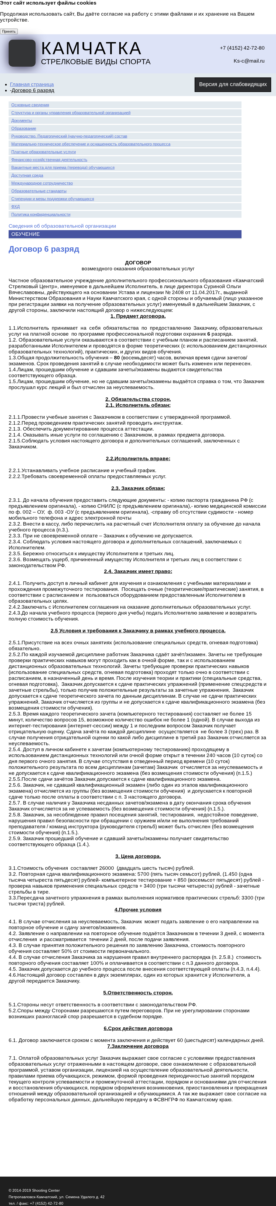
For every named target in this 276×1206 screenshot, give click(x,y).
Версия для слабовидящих (233, 84)
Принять (9, 31)
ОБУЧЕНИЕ (25, 234)
